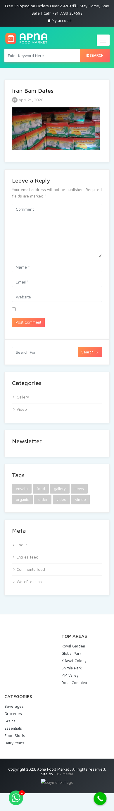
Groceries (13, 713)
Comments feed (31, 569)
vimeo (80, 499)
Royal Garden (73, 646)
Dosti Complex (74, 682)
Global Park (71, 653)
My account (62, 20)
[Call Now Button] (100, 798)
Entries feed (27, 557)
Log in (22, 544)
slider (43, 499)
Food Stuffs (14, 735)
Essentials (13, 728)
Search (96, 55)
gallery (60, 488)
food (41, 488)
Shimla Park (71, 668)
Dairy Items (14, 742)
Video (22, 409)
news (79, 488)
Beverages (14, 706)
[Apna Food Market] (26, 38)
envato (22, 488)
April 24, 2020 (31, 99)
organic (22, 499)
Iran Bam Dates (32, 90)
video (61, 499)
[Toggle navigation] (103, 40)
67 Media (65, 774)
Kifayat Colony (74, 660)
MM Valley (70, 675)
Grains (9, 721)
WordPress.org (30, 581)
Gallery (23, 397)
